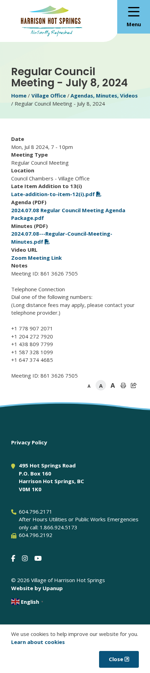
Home (19, 95)
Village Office (48, 95)
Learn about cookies (38, 641)
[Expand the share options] (133, 385)
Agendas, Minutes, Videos (104, 95)
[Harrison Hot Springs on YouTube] (38, 558)
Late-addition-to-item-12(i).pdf (53, 194)
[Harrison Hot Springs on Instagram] (25, 558)
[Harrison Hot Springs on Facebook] (13, 558)
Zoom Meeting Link (36, 257)
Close (116, 659)
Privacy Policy (29, 442)
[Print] (123, 385)
